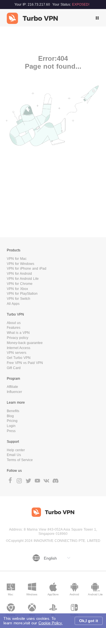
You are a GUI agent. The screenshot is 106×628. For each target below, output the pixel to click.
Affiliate (12, 387)
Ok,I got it (88, 620)
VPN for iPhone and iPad (26, 269)
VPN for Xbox (17, 289)
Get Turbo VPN (19, 358)
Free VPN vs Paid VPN (25, 363)
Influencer (14, 392)
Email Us (14, 455)
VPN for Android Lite (23, 279)
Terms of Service (20, 460)
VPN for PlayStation (22, 294)
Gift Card (14, 368)
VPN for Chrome (20, 284)
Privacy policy (17, 338)
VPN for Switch (18, 299)
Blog (10, 416)
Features (13, 328)
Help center (16, 450)
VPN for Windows (20, 264)
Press (11, 431)
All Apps (13, 304)
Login (11, 426)
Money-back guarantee (25, 343)
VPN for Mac (17, 259)
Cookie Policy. (50, 623)
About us (14, 323)
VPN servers (16, 353)
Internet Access (18, 348)
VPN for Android (19, 274)
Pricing (12, 421)
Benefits (13, 411)
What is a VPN (18, 333)
